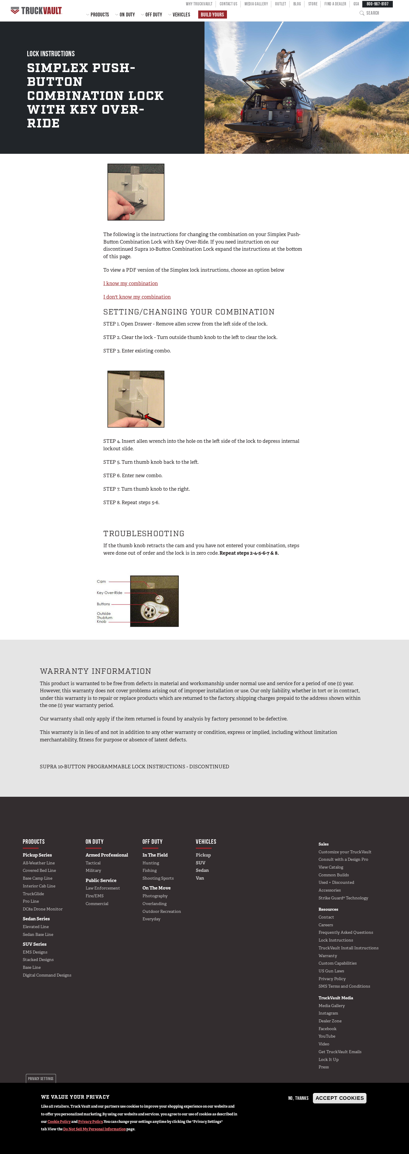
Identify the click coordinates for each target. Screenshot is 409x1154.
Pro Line (31, 901)
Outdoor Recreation (162, 911)
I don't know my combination (137, 297)
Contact (326, 917)
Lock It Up (329, 1059)
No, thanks (298, 1098)
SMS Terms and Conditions (344, 986)
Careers (326, 925)
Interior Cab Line (39, 886)
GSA (356, 3)
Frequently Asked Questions (346, 932)
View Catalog (331, 867)
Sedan (202, 870)
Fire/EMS (95, 895)
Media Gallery (256, 3)
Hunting (151, 863)
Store (313, 3)
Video (324, 1044)
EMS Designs (35, 952)
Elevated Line (36, 926)
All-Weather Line (39, 863)
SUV (200, 863)
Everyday (151, 919)
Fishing (150, 870)
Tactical (93, 863)
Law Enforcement (103, 888)
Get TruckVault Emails (340, 1051)
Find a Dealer (335, 3)
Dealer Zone (330, 1021)
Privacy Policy (90, 1121)
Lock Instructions (336, 940)
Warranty (328, 955)
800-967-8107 (378, 3)
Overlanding (154, 903)
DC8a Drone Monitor (43, 909)
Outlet (280, 3)
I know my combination (130, 283)
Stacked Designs (38, 959)
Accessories (330, 890)
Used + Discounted (336, 882)
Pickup (203, 855)
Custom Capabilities (338, 963)
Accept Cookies (340, 1098)
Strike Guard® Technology (343, 898)
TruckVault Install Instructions (348, 948)
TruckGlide (33, 893)
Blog (297, 3)
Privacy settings (41, 1079)
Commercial (97, 903)
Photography (155, 895)
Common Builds (334, 875)
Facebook (328, 1028)
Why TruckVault (199, 3)
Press (324, 1067)
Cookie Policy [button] (59, 1121)
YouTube (327, 1036)
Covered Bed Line (39, 870)
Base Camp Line (37, 878)
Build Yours (212, 14)
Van (200, 878)
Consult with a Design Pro (343, 859)
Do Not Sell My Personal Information (94, 1129)
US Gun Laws (331, 971)
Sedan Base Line (38, 934)
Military (93, 870)
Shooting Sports (158, 878)
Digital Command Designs (47, 975)
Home (37, 10)
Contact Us (228, 3)
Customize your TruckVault (345, 852)
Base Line (32, 967)
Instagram (328, 1013)
